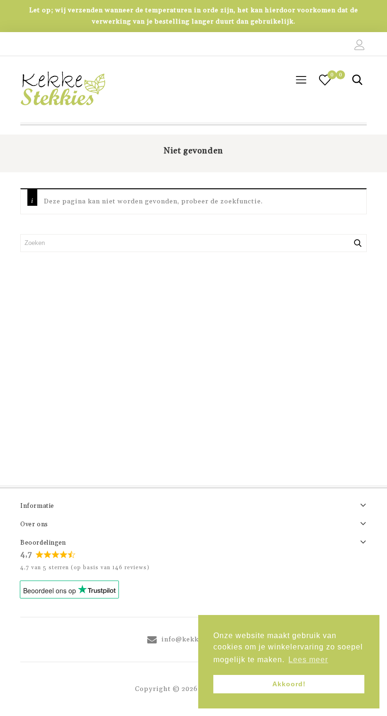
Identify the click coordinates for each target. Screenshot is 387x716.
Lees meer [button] (308, 660)
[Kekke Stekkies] (62, 89)
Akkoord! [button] (289, 684)
